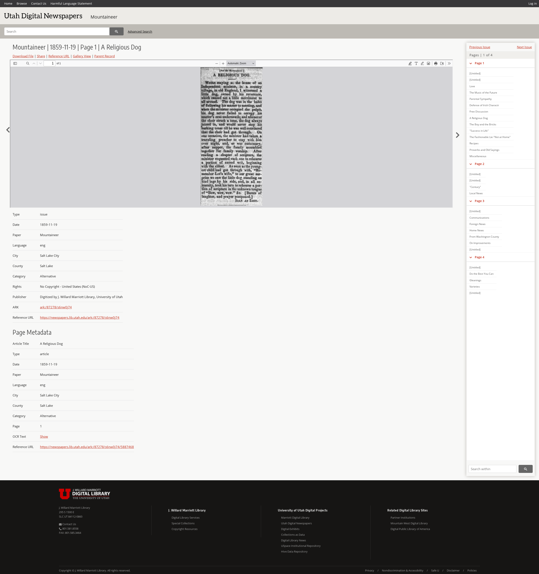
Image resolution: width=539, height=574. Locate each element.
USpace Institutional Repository (301, 546)
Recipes (474, 143)
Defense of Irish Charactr (484, 105)
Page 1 (479, 63)
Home (8, 3)
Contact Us (38, 3)
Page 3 (479, 201)
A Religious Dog (479, 118)
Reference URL (58, 56)
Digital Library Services (186, 517)
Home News (477, 230)
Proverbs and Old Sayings (484, 150)
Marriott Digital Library (295, 517)
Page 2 (479, 164)
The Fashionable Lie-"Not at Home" (490, 137)
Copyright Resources (184, 529)
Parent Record (104, 56)
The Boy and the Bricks (483, 124)
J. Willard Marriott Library (74, 508)
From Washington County (484, 236)
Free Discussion (479, 111)
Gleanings (475, 280)
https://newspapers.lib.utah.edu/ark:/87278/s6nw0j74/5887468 (87, 447)
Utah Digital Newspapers (296, 523)
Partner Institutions (403, 517)
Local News (476, 193)
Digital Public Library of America (410, 529)
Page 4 (479, 257)
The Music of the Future (483, 92)
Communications (479, 217)
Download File (23, 56)
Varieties (475, 286)
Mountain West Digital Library (409, 523)
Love (472, 86)
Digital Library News (293, 540)
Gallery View (82, 56)
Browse (22, 3)
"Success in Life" (479, 130)
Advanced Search (140, 31)
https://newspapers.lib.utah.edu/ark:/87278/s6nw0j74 (79, 317)
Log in (532, 3)
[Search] (116, 31)
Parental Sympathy (481, 99)
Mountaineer (104, 17)
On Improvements (480, 243)
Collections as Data (293, 535)
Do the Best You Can (482, 274)
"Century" (475, 187)
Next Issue (524, 47)
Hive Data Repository (294, 551)
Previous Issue (479, 47)
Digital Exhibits (290, 529)
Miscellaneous (478, 156)
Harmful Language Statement (71, 3)
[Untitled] (475, 73)
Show (44, 436)
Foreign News (478, 224)
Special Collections (183, 523)
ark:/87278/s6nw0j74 (56, 307)
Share (41, 56)
